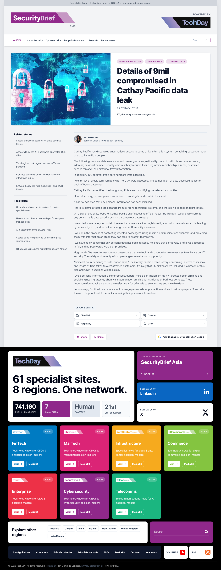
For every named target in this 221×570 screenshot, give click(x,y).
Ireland (93, 528)
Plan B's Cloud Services (68, 565)
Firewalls (93, 40)
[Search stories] (206, 531)
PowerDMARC (111, 565)
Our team (135, 552)
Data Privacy (154, 61)
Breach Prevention (130, 61)
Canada (69, 528)
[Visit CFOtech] (26, 432)
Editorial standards (88, 552)
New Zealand (109, 528)
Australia (54, 528)
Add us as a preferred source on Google (183, 336)
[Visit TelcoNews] (130, 480)
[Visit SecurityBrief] (78, 480)
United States (57, 536)
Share (84, 336)
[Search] (207, 40)
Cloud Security (35, 40)
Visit (16, 463)
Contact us (42, 552)
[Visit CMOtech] (78, 432)
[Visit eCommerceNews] (182, 432)
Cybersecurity (53, 40)
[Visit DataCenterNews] (130, 432)
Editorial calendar (63, 552)
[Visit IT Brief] (26, 480)
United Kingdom (129, 528)
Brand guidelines (21, 552)
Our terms (151, 552)
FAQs (107, 552)
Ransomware (108, 40)
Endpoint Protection (74, 40)
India (81, 528)
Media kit (33, 463)
